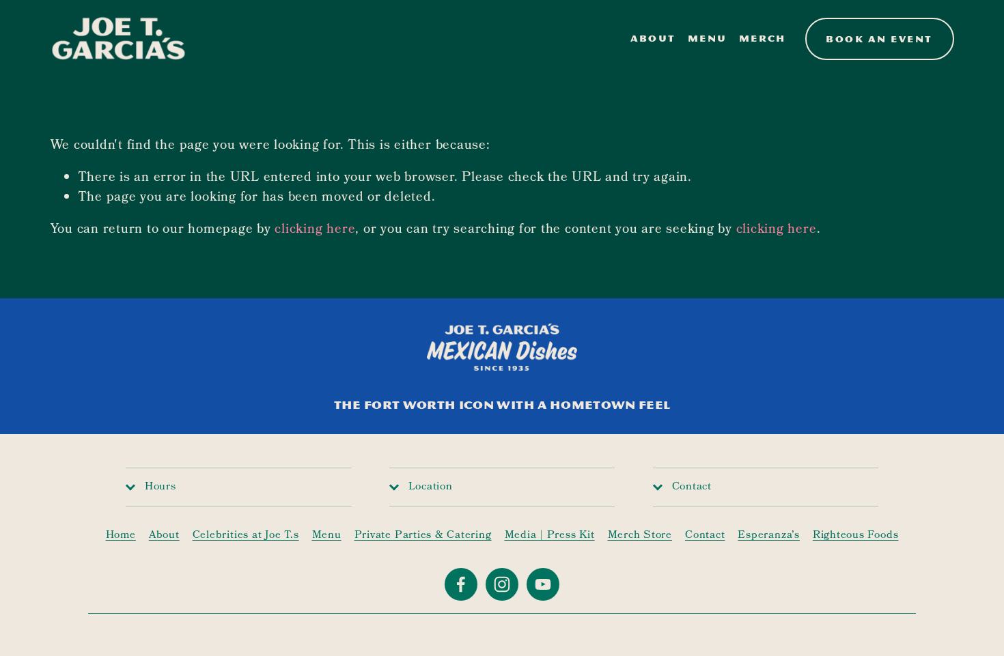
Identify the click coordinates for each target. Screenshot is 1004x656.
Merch (762, 38)
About (653, 38)
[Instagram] (502, 584)
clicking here (315, 229)
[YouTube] (543, 584)
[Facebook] (461, 584)
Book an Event (879, 38)
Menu (707, 38)
